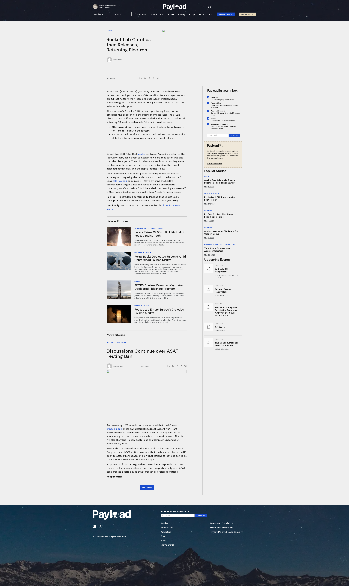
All (210, 14)
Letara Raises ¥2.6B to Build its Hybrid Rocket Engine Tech (159, 233)
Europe (192, 14)
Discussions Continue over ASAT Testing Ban (142, 353)
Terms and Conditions (221, 523)
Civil (162, 14)
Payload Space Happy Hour (223, 290)
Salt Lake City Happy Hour (222, 270)
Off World (220, 327)
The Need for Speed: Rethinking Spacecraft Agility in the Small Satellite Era (227, 311)
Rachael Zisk (118, 366)
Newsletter (167, 527)
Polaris (202, 14)
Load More (147, 487)
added (141, 154)
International (140, 228)
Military (181, 14)
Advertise (166, 532)
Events (118, 14)
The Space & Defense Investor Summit (226, 344)
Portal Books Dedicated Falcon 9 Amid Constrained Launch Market (160, 258)
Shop (163, 536)
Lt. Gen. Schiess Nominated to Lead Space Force (220, 215)
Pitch (163, 540)
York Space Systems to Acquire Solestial (217, 249)
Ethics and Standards (221, 527)
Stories (164, 523)
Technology (122, 342)
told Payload (120, 181)
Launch (153, 14)
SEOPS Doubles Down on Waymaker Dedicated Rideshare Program (158, 287)
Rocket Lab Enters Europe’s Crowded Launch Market (159, 311)
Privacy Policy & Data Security (226, 532)
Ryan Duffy (117, 59)
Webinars (98, 14)
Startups (216, 193)
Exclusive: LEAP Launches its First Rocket (219, 198)
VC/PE (171, 14)
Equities (218, 244)
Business (141, 14)
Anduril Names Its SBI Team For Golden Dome (221, 232)
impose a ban (114, 429)
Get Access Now (214, 163)
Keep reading (114, 476)
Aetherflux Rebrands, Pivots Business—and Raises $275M (219, 181)
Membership (167, 545)
